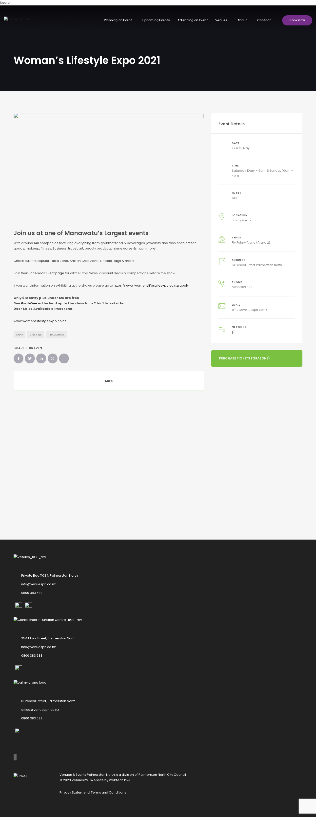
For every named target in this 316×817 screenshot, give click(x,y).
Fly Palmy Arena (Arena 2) (251, 242)
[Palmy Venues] (17, 19)
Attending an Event (193, 20)
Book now (297, 20)
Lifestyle (35, 334)
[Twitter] (30, 358)
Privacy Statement (74, 792)
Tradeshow (56, 334)
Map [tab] (109, 380)
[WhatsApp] (53, 358)
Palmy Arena (241, 220)
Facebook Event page (46, 273)
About (242, 20)
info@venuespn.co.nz (38, 584)
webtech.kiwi (119, 780)
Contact (264, 20)
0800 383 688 (242, 287)
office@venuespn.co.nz (249, 310)
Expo (19, 334)
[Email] (64, 358)
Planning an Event (118, 20)
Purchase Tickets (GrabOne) (244, 358)
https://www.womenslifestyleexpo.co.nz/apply (151, 285)
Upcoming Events (156, 20)
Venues (221, 20)
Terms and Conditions (108, 792)
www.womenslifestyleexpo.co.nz (40, 321)
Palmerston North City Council (162, 774)
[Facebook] (18, 358)
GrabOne (29, 303)
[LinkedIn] (41, 358)
